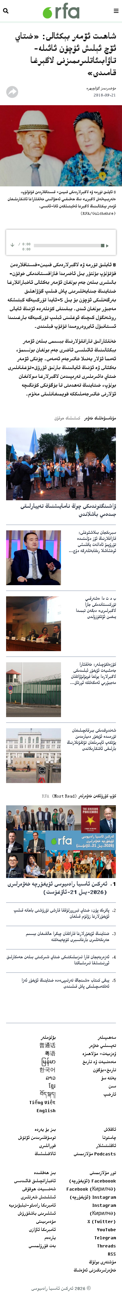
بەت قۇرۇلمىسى (42, 1246)
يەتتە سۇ (108, 1078)
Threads (106, 1246)
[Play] (108, 246)
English (46, 1111)
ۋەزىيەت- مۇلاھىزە (99, 1054)
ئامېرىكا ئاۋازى (42, 1230)
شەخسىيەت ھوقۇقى (39, 1189)
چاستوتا (109, 1138)
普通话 (47, 1046)
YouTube (106, 1230)
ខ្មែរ (52, 1086)
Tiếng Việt (42, 1103)
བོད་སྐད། (48, 1095)
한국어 (47, 1070)
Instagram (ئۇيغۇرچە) (92, 1197)
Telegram (105, 1238)
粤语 (50, 1054)
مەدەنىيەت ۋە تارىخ (99, 1062)
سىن (112, 1086)
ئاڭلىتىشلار (106, 1146)
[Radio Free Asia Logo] (61, 10)
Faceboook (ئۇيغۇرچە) (92, 1181)
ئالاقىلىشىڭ (45, 1154)
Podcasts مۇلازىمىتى (95, 1154)
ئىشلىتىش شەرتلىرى (38, 1197)
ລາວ (51, 1078)
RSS (112, 1254)
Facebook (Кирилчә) (91, 1189)
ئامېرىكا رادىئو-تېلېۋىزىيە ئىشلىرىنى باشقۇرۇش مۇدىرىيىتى (32, 1213)
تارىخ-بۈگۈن (104, 1070)
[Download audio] (12, 244)
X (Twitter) (101, 1222)
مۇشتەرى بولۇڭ (102, 1262)
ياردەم (50, 1238)
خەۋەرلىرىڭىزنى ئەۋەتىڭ (95, 1270)
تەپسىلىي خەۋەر (102, 1046)
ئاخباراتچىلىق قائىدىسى (35, 1181)
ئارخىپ (109, 1095)
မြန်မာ (48, 1062)
